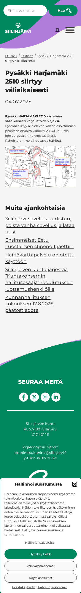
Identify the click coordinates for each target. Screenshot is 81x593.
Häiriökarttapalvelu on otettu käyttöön (40, 258)
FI (57, 29)
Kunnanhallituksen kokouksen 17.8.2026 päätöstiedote (29, 303)
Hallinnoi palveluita (39, 543)
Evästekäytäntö (23, 587)
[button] (74, 484)
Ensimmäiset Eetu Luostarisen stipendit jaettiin (39, 243)
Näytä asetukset (40, 578)
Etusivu (11, 56)
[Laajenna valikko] (69, 30)
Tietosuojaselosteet (52, 587)
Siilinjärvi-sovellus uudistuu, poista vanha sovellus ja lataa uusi (40, 225)
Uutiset (27, 56)
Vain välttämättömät (40, 566)
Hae (61, 10)
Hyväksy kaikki (40, 554)
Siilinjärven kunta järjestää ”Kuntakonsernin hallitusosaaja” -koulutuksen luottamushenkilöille (39, 279)
